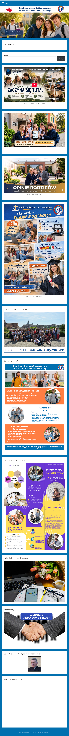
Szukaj (6, 55)
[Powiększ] (62, 206)
